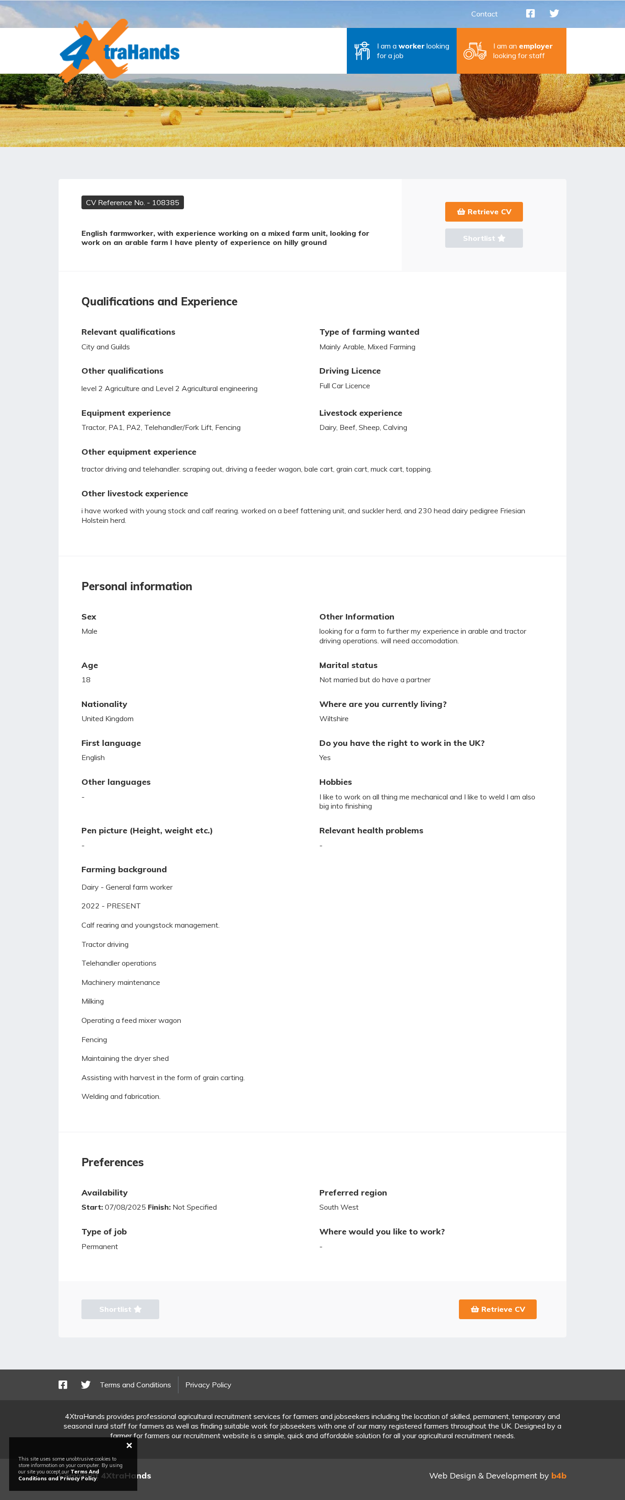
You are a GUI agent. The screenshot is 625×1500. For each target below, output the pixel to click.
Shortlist (480, 238)
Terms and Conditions (135, 1384)
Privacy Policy (208, 1384)
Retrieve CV (488, 211)
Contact (484, 13)
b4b (558, 1475)
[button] (402, 51)
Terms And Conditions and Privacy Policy (58, 1474)
